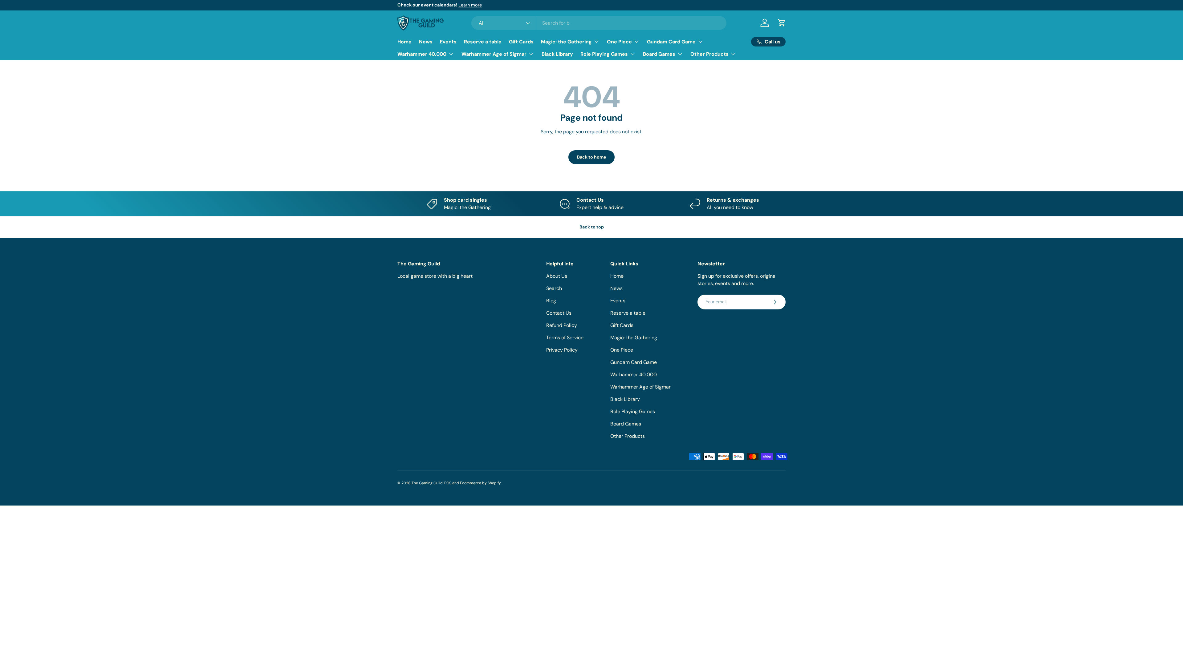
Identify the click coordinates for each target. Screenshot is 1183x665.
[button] (782, 23)
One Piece (619, 41)
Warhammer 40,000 (421, 54)
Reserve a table (483, 41)
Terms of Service (564, 337)
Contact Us (558, 313)
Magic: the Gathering (566, 41)
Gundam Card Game (671, 41)
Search (554, 288)
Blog (551, 300)
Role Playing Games (604, 54)
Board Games (659, 54)
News (426, 41)
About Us (556, 276)
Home (404, 41)
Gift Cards (521, 41)
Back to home (591, 157)
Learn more (470, 5)
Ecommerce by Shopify (480, 483)
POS (447, 483)
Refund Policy (561, 325)
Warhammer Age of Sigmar (493, 54)
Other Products (709, 54)
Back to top (591, 227)
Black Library (557, 54)
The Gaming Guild (427, 483)
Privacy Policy (562, 350)
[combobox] (599, 23)
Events (448, 41)
